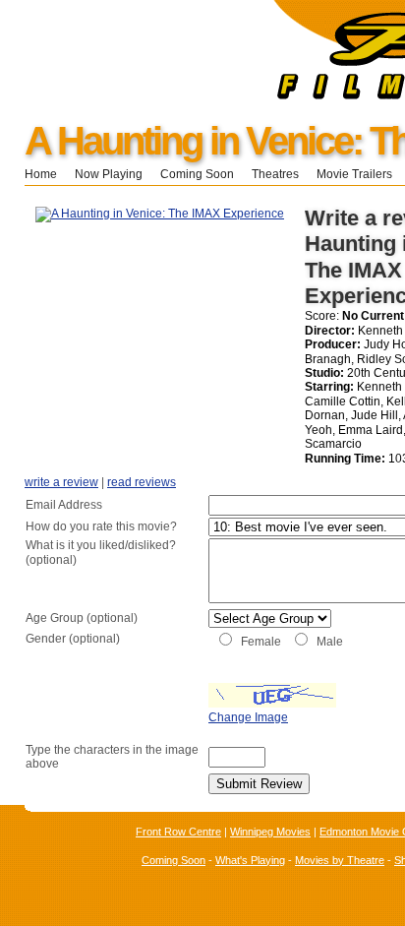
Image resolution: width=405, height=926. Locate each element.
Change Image (248, 717)
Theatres (275, 174)
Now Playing (109, 174)
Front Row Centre (178, 831)
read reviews (141, 482)
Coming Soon (197, 174)
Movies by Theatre (339, 860)
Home (41, 174)
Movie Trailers (354, 174)
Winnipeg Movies (270, 831)
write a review (61, 482)
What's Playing (250, 860)
